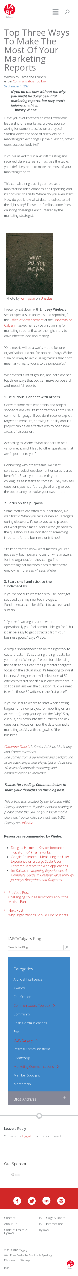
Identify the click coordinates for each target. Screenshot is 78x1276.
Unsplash (47, 298)
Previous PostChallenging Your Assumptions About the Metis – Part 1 (38, 897)
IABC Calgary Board (52, 1218)
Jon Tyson (27, 298)
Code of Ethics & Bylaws (16, 1231)
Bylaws (44, 1230)
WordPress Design (14, 1255)
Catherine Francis (17, 746)
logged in (28, 1136)
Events (18, 1031)
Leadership (22, 1058)
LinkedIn (26, 822)
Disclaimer (10, 1260)
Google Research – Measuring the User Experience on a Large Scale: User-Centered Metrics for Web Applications (40, 861)
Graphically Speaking (40, 1255)
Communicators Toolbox (32, 1005)
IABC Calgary (23, 1040)
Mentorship (22, 1084)
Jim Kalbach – (42, 875)
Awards (19, 988)
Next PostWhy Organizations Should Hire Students (38, 912)
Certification (22, 996)
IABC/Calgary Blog (24, 939)
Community (22, 1014)
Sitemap (25, 1260)
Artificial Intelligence (28, 979)
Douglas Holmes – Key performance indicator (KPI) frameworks (37, 850)
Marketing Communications (34, 1066)
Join (6, 1268)
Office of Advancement (26, 320)
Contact (9, 1218)
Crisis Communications (30, 1023)
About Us (10, 1224)
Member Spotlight (27, 1075)
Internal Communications (32, 1049)
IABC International (51, 1224)
